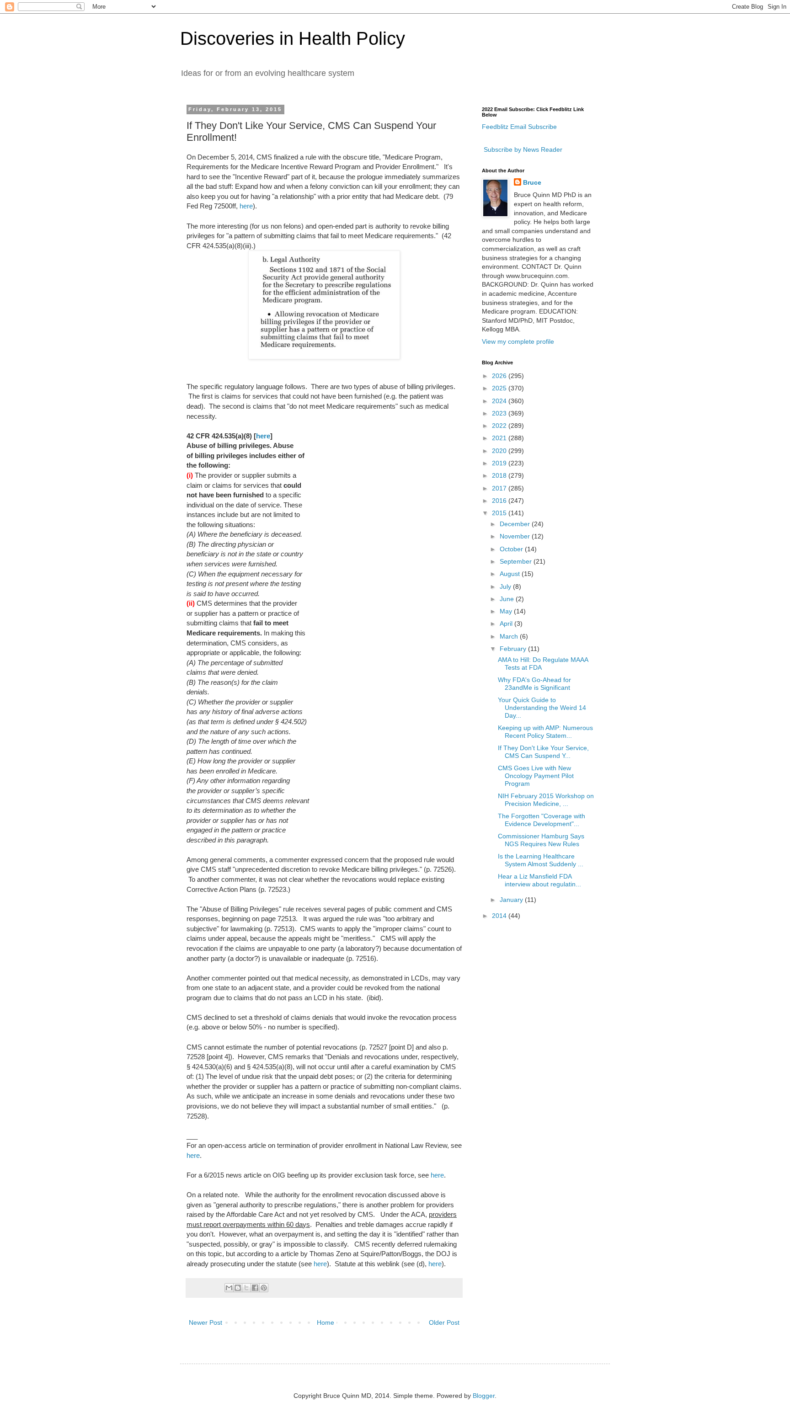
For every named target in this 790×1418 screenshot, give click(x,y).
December (516, 524)
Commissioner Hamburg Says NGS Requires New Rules (541, 840)
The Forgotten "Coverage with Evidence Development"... (541, 819)
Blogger (484, 1395)
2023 (500, 413)
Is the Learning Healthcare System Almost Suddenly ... (540, 860)
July (506, 586)
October (512, 549)
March (510, 636)
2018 (500, 475)
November (516, 536)
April (507, 623)
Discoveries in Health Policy (292, 38)
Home (325, 1322)
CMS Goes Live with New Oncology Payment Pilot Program (536, 775)
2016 (500, 500)
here (246, 206)
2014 (500, 915)
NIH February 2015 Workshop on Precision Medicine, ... (546, 799)
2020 (500, 450)
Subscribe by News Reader (522, 149)
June (508, 598)
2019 (500, 463)
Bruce (532, 182)
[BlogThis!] (237, 1287)
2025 (500, 388)
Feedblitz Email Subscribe (519, 126)
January (512, 899)
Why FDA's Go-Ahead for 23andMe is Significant (534, 683)
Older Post (444, 1322)
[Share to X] (246, 1287)
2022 (500, 425)
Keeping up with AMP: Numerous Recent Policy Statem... (545, 731)
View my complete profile (518, 341)
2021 (500, 438)
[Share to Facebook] (255, 1287)
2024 (500, 401)
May (507, 611)
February (514, 648)
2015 (500, 513)
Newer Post (205, 1322)
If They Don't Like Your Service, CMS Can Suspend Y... (543, 751)
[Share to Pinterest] (263, 1287)
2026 (500, 375)
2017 (500, 488)
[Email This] (229, 1287)
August (511, 573)
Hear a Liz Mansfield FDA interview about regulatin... (539, 880)
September (517, 561)
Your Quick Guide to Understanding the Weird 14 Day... (542, 707)
